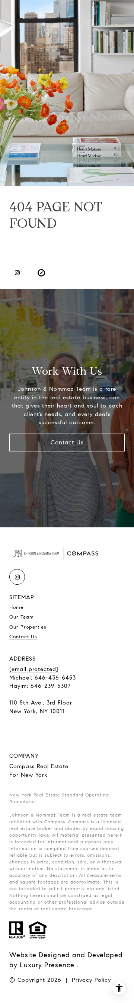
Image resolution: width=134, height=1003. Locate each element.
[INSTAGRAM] (17, 273)
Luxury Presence (47, 965)
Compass (78, 821)
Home (16, 607)
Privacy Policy (91, 980)
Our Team (21, 617)
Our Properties (28, 627)
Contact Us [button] (67, 442)
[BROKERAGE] (41, 273)
